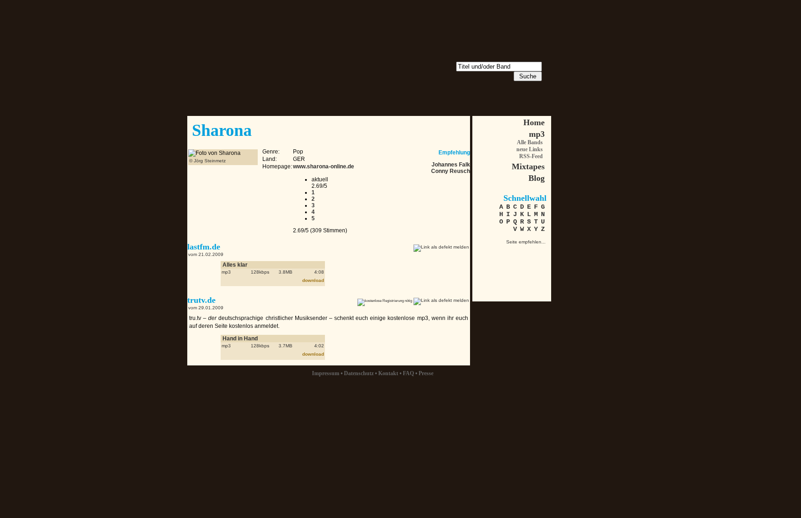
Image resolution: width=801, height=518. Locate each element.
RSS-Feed (531, 156)
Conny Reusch (450, 171)
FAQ (408, 373)
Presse (426, 373)
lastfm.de (203, 246)
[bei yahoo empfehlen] (537, 269)
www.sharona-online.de (323, 166)
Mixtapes (528, 166)
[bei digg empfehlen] (489, 269)
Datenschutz (359, 373)
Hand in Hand (240, 338)
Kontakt (388, 373)
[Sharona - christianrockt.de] (489, 252)
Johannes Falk (451, 164)
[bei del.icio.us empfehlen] (505, 269)
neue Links (529, 149)
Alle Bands (530, 142)
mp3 (537, 134)
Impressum (325, 373)
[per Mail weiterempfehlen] (505, 252)
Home (534, 122)
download (313, 280)
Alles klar (235, 265)
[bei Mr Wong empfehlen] (521, 252)
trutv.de (201, 300)
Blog (536, 178)
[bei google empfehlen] (521, 269)
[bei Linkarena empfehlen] (537, 252)
